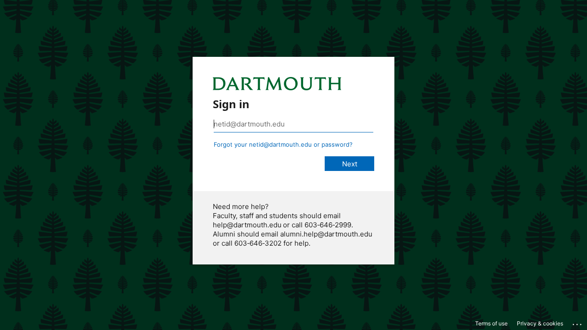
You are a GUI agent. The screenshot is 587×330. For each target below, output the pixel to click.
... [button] (577, 322)
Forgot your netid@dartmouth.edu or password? (283, 144)
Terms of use (491, 323)
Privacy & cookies (540, 323)
